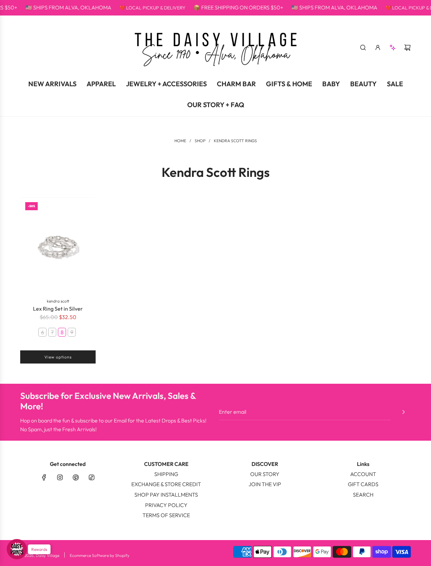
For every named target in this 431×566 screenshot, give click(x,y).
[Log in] (377, 47)
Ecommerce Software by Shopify (99, 555)
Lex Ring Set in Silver (58, 308)
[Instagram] (60, 477)
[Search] (363, 47)
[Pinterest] (75, 477)
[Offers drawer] (392, 47)
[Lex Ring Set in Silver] (58, 245)
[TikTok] (91, 477)
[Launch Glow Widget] (17, 549)
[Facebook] (44, 477)
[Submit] (403, 412)
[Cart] (407, 47)
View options (58, 356)
